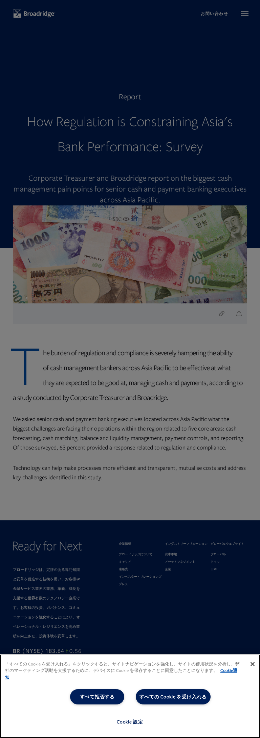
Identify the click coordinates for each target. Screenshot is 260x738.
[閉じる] (252, 664)
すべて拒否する (97, 697)
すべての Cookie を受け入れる (173, 697)
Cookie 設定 (130, 722)
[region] (130, 696)
